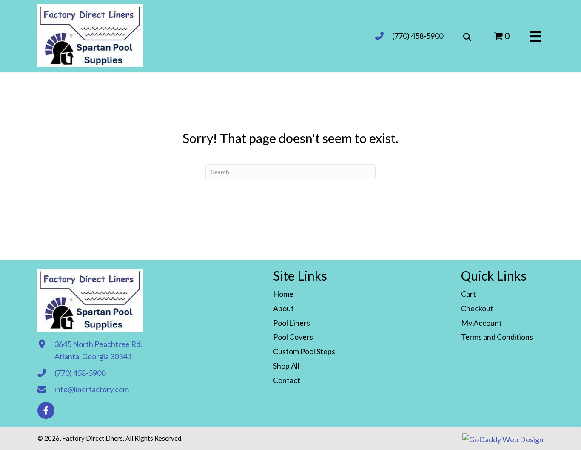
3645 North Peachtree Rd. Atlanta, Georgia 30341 (98, 350)
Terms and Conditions (497, 336)
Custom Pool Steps (304, 351)
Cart (468, 293)
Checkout (477, 308)
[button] (45, 410)
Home (283, 293)
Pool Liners (291, 322)
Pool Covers (293, 336)
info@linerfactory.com (91, 389)
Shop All (286, 365)
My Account (481, 322)
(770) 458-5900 (417, 35)
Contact (286, 380)
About (283, 308)
